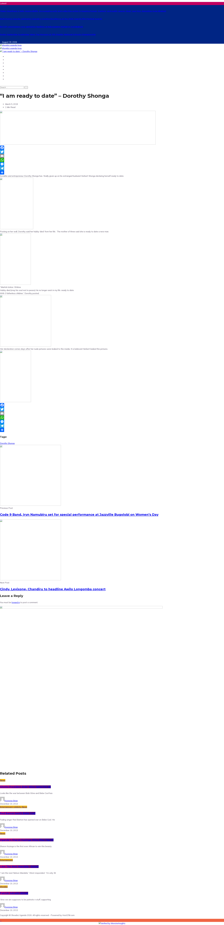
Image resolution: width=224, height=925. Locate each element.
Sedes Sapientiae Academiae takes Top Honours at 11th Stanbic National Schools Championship (48, 34)
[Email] (112, 156)
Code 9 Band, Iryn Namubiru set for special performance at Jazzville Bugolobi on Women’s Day (79, 514)
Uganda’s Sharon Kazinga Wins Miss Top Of (27, 840)
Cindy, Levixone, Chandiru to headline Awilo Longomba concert (53, 589)
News (8, 59)
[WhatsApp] (112, 160)
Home (8, 56)
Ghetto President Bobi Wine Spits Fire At (25, 786)
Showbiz (10, 66)
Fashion (9, 79)
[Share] (112, 172)
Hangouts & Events (15, 75)
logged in (16, 602)
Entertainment (13, 62)
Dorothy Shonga (7, 443)
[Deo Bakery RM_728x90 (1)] (78, 144)
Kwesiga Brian (11, 800)
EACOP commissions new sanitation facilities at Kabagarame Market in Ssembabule (41, 27)
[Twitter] (112, 152)
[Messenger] (112, 164)
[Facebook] (112, 148)
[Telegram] (112, 168)
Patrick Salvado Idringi (14, 893)
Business (10, 69)
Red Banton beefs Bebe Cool (17, 813)
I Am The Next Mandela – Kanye (19, 866)
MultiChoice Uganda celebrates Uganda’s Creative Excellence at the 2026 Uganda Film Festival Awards (51, 19)
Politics (9, 72)
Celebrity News (20, 807)
